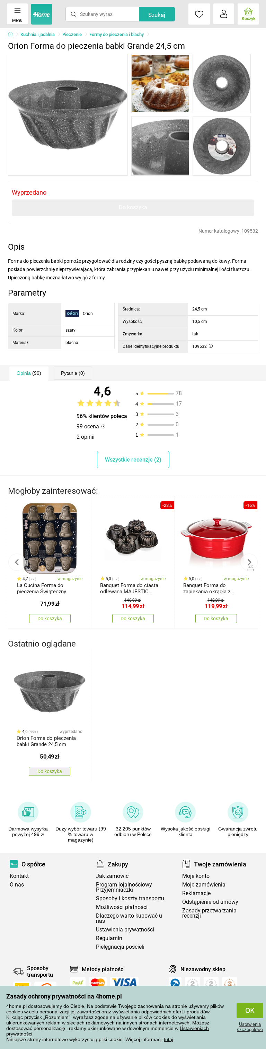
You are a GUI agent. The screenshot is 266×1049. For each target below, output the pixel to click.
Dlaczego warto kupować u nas (129, 918)
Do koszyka (133, 207)
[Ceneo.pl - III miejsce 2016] (229, 985)
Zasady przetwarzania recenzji (209, 913)
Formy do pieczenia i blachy (116, 34)
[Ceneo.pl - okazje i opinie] (175, 985)
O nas (17, 884)
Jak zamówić (112, 876)
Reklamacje (196, 893)
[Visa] (124, 982)
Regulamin (109, 938)
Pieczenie (72, 34)
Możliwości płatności (122, 907)
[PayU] (78, 982)
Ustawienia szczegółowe (250, 1027)
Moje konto (196, 876)
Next (249, 562)
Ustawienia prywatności (125, 929)
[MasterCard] (98, 982)
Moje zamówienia (203, 884)
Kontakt (19, 876)
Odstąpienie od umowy (210, 901)
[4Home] (13, 34)
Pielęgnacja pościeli (120, 946)
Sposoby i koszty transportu (130, 898)
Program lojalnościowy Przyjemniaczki (124, 887)
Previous (17, 562)
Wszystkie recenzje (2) (133, 459)
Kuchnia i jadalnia (37, 34)
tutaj (168, 1039)
